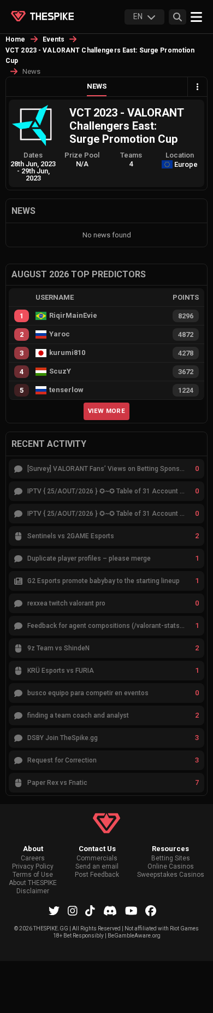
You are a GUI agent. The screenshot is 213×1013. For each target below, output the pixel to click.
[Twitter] (54, 910)
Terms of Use (33, 874)
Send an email (97, 866)
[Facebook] (150, 910)
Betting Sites (170, 858)
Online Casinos (170, 866)
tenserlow (66, 390)
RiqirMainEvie (73, 315)
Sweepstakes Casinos (170, 874)
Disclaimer (32, 891)
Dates (33, 155)
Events (54, 39)
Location (179, 155)
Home (15, 39)
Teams (131, 155)
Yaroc (59, 334)
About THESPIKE (33, 883)
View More (106, 411)
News (96, 86)
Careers (33, 858)
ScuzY (60, 371)
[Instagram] (73, 910)
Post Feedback (97, 874)
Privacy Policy (33, 866)
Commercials (96, 858)
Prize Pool (81, 155)
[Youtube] (131, 910)
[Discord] (110, 910)
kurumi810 (67, 353)
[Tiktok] (90, 910)
